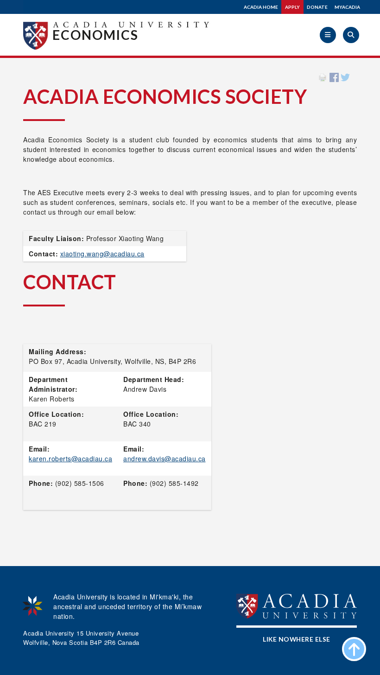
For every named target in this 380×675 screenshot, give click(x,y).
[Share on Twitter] (345, 76)
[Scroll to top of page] (354, 649)
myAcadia (347, 7)
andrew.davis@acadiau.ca (164, 458)
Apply (292, 7)
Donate (317, 7)
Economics (95, 35)
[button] (328, 35)
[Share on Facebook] (334, 76)
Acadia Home (261, 7)
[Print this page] (322, 76)
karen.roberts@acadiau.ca (70, 458)
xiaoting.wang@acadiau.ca (102, 253)
